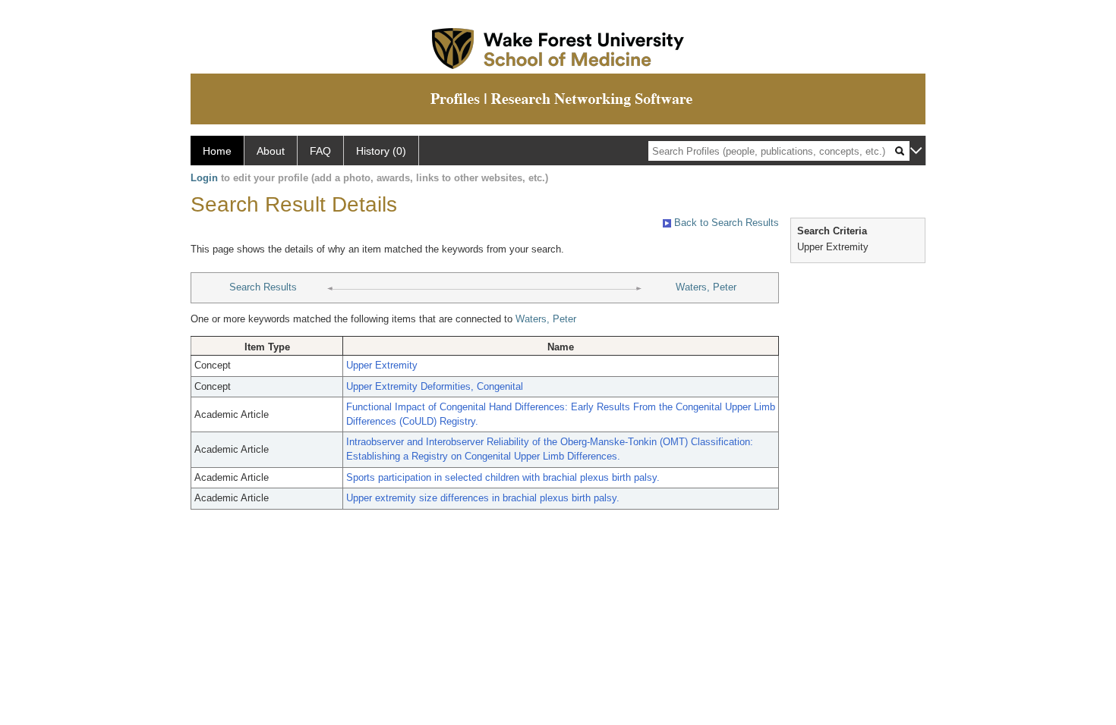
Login (204, 178)
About (271, 151)
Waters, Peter (706, 287)
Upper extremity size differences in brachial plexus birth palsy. (482, 498)
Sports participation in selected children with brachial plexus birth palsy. (503, 477)
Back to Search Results (725, 222)
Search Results (263, 287)
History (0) (381, 151)
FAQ (320, 151)
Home (217, 151)
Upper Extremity (382, 365)
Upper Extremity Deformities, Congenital (434, 386)
